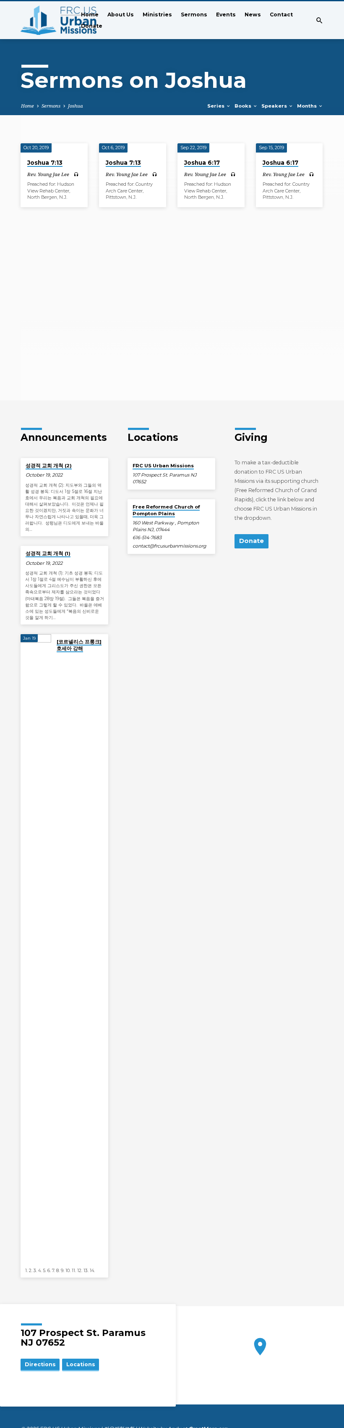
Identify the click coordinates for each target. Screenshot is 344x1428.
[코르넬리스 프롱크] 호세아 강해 (79, 645)
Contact (281, 14)
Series (216, 106)
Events (226, 14)
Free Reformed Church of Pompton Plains (166, 510)
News (253, 14)
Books (244, 106)
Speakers (274, 106)
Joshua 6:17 (202, 162)
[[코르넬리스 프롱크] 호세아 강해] (36, 949)
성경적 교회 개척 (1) (48, 553)
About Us (120, 14)
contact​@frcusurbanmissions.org (169, 546)
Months (307, 106)
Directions (40, 1364)
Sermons (194, 14)
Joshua (75, 106)
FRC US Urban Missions (163, 466)
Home (90, 14)
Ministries (157, 14)
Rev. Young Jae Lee (48, 174)
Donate (91, 26)
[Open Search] (319, 21)
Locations (80, 1364)
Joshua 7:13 (45, 162)
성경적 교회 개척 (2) (49, 466)
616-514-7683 (147, 537)
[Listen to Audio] (76, 174)
